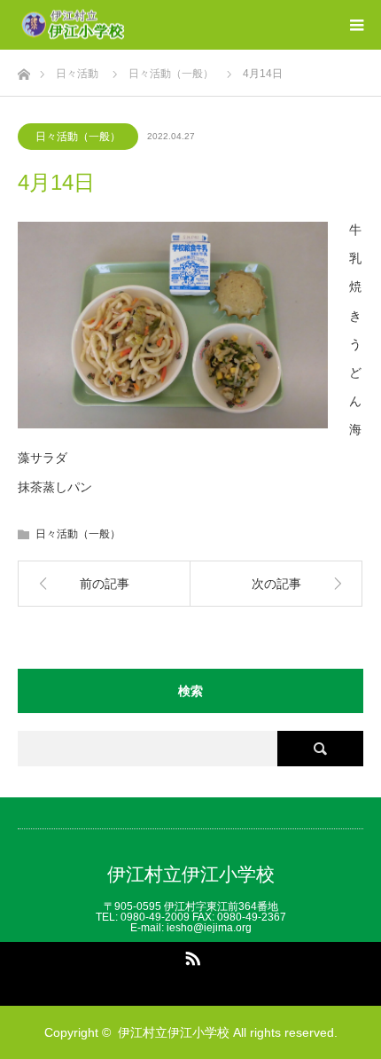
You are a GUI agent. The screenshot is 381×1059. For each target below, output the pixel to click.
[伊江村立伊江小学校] (125, 25)
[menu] (356, 25)
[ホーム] (23, 69)
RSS (190, 955)
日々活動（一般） (78, 136)
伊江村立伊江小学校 (191, 874)
